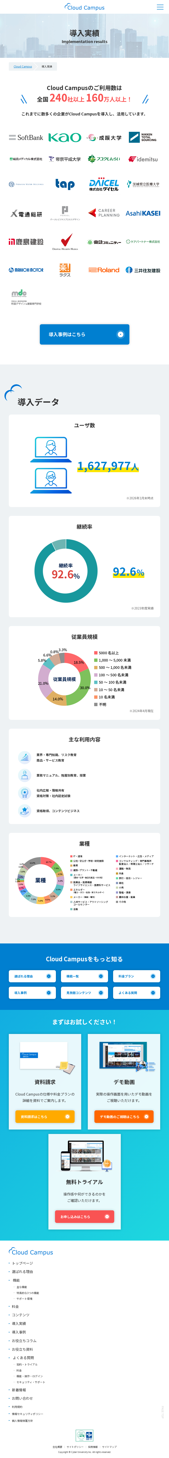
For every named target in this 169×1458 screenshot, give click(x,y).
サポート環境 (24, 1298)
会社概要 (57, 1447)
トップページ (22, 1263)
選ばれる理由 (23, 976)
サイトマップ (109, 1447)
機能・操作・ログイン (30, 1376)
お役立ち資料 (22, 1349)
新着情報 (19, 1389)
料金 (15, 1306)
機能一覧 (72, 976)
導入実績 (19, 1323)
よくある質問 (128, 992)
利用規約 (17, 1407)
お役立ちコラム (24, 1340)
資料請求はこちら (34, 1116)
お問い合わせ (22, 1398)
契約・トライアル (27, 1364)
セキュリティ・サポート (31, 1382)
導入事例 (20, 992)
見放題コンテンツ (78, 992)
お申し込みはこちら (75, 1216)
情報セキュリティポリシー (27, 1414)
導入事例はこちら (67, 334)
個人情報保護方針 (22, 1420)
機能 (16, 1280)
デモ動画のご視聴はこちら (120, 1116)
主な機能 (22, 1287)
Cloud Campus (23, 66)
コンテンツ (20, 1314)
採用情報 (93, 1447)
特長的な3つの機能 (28, 1293)
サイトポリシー (75, 1447)
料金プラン (126, 976)
